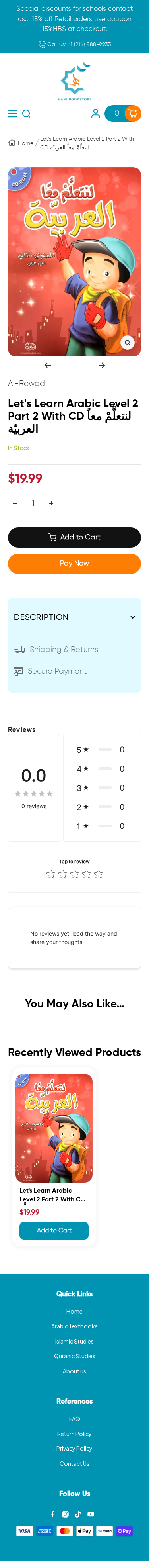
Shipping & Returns (64, 650)
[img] (33, 794)
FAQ (74, 1418)
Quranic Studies (74, 1355)
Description (41, 617)
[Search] (26, 113)
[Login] (96, 113)
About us (74, 1371)
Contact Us (74, 1463)
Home (25, 143)
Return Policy (74, 1433)
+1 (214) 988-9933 (78, 44)
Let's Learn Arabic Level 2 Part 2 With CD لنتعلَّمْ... (52, 1196)
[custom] (52, 1514)
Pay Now (74, 563)
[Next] (102, 365)
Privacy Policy (74, 1448)
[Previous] (47, 365)
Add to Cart (54, 1231)
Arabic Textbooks (74, 1326)
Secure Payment (57, 671)
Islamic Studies (74, 1341)
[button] (102, 749)
